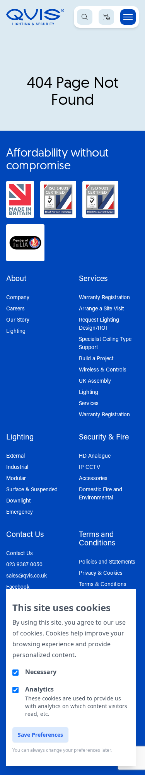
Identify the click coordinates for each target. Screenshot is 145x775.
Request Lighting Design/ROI (99, 323)
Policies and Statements (107, 561)
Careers (15, 308)
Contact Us (19, 553)
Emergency (19, 511)
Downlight (18, 500)
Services (89, 403)
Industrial (17, 466)
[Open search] (84, 17)
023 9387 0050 (24, 564)
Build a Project (96, 358)
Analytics (39, 689)
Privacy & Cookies (101, 572)
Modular (16, 478)
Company (17, 297)
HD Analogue (95, 455)
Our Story (17, 319)
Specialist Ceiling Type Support (105, 343)
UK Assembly (95, 380)
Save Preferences (40, 734)
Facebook (17, 586)
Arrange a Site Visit (101, 308)
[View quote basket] (106, 17)
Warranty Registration (104, 297)
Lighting (16, 330)
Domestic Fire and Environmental (100, 493)
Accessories (93, 478)
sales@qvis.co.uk (26, 575)
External (15, 455)
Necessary (40, 672)
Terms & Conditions (102, 584)
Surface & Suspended (32, 489)
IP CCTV (89, 466)
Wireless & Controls (102, 369)
